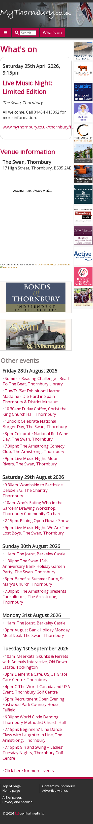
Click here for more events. (30, 770)
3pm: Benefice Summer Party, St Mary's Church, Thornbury (33, 581)
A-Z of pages (12, 797)
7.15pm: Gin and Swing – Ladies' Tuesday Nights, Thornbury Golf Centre (32, 752)
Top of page (11, 786)
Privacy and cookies (17, 802)
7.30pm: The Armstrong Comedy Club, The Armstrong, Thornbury (33, 448)
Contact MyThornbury (58, 786)
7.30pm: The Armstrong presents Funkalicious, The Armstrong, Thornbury (34, 596)
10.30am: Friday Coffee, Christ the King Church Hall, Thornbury (34, 411)
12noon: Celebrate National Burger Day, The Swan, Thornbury (34, 423)
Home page (11, 790)
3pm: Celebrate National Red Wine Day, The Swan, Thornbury (35, 436)
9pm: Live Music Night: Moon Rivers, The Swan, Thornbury (30, 461)
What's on (52, 32)
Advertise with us (55, 790)
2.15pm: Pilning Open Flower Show (36, 520)
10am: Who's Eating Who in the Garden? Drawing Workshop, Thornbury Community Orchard (32, 508)
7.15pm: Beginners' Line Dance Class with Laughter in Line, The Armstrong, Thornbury (32, 735)
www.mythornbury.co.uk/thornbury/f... (38, 127)
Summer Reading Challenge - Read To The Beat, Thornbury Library (35, 381)
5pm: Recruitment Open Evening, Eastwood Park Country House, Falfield (33, 704)
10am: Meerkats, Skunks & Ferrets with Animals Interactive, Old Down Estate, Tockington (35, 662)
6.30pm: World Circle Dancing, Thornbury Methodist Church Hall (34, 719)
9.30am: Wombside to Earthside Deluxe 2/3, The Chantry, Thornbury (32, 490)
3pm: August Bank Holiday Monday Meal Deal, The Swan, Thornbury (36, 632)
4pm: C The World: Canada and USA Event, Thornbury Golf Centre (36, 689)
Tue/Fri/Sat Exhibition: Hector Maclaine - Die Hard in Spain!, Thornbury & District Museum (31, 396)
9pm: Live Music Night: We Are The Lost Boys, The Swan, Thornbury (35, 530)
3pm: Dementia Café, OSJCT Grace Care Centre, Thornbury (34, 676)
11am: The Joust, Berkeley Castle (35, 554)
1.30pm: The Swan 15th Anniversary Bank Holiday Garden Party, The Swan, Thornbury (33, 566)
